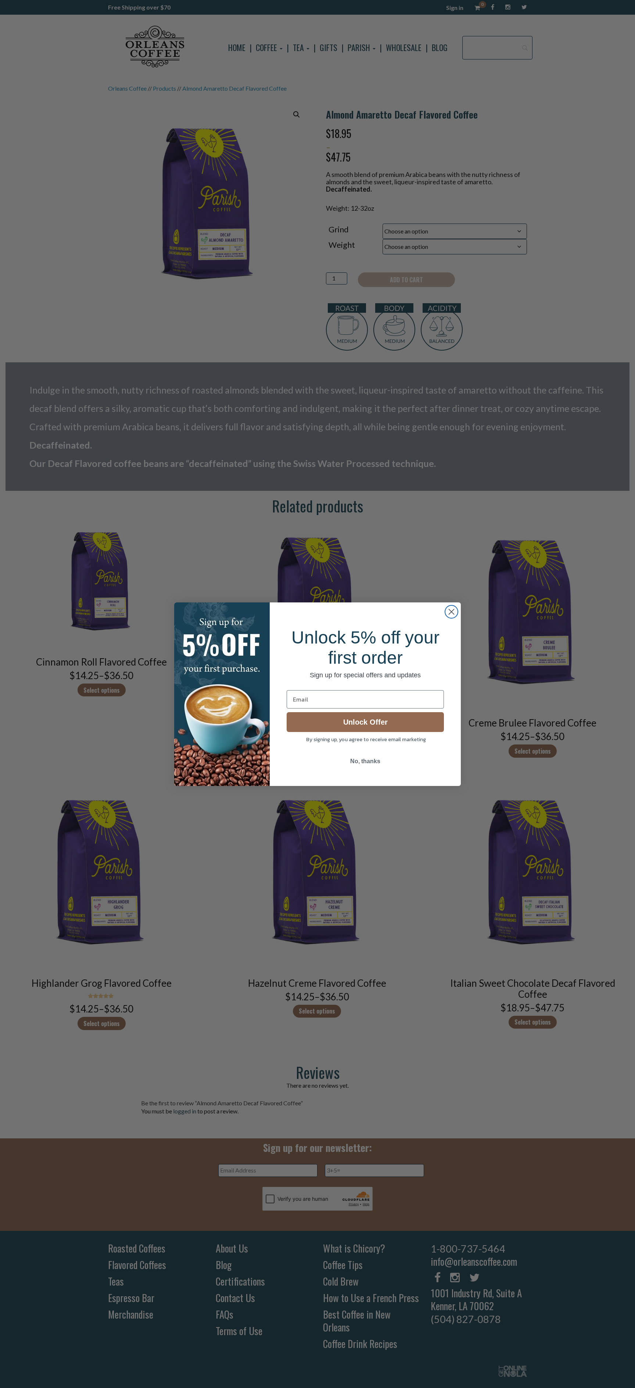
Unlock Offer (365, 722)
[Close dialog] (451, 611)
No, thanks (365, 761)
